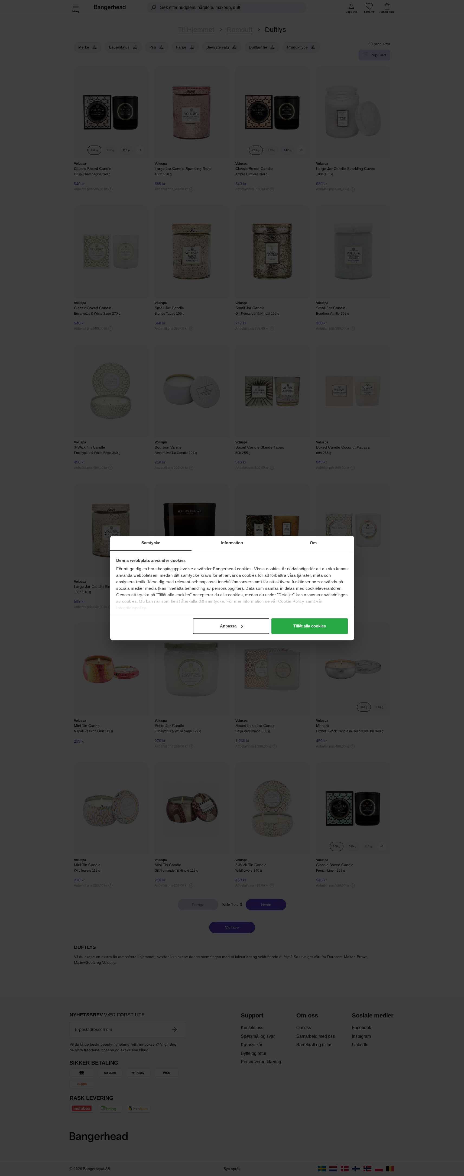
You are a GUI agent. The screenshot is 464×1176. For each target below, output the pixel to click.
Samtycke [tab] (150, 542)
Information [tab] (232, 542)
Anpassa (228, 626)
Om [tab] (313, 542)
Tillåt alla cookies (309, 626)
